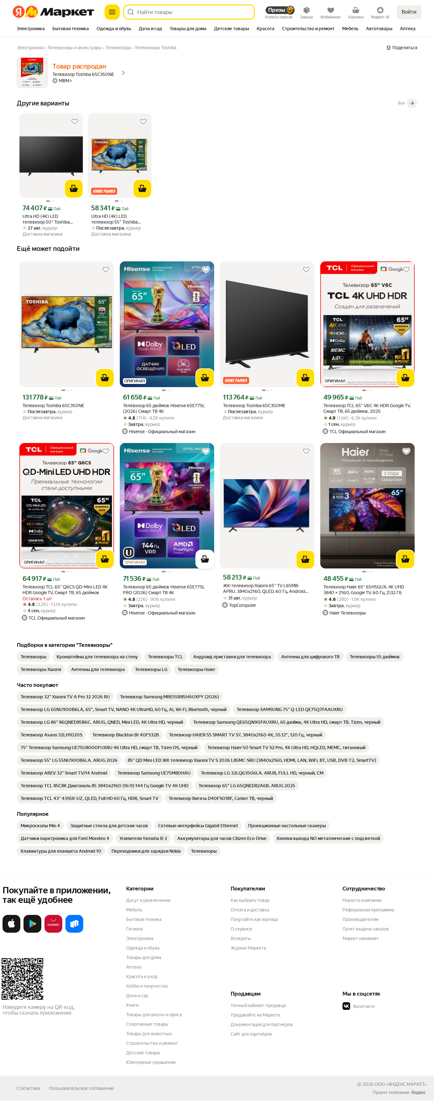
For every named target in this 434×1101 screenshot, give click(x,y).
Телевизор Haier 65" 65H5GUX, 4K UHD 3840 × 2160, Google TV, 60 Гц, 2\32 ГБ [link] (363, 589)
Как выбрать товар (250, 900)
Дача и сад (137, 995)
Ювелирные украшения (150, 1062)
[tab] (31, 29)
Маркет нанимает (360, 938)
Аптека (133, 967)
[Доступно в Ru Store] (74, 931)
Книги (132, 1005)
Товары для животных (149, 1033)
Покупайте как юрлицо (254, 919)
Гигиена (134, 928)
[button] (386, 1006)
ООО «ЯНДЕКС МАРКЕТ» (400, 1084)
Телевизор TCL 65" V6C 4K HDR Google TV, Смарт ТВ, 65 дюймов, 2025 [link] (367, 408)
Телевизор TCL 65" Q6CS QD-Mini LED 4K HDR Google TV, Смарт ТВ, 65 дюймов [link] (65, 589)
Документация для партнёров (262, 1024)
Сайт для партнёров (251, 1034)
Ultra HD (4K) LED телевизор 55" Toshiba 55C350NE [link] (114, 219)
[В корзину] (73, 188)
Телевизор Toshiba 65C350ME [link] (254, 405)
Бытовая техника (143, 919)
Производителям (360, 919)
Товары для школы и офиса (154, 1014)
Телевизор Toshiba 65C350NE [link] (53, 405)
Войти (409, 12)
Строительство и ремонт (152, 1043)
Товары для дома (143, 957)
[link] (33, 657)
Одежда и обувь (143, 947)
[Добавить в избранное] (74, 121)
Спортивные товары (147, 1024)
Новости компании (362, 900)
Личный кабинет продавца (258, 1005)
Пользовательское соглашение (81, 1088)
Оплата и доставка (250, 909)
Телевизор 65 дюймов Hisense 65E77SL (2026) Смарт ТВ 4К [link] (164, 408)
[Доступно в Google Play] (32, 931)
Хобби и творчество (147, 986)
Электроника (139, 938)
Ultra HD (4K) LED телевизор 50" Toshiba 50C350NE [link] (46, 219)
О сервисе (241, 928)
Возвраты (241, 938)
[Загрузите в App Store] (11, 931)
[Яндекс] (418, 1092)
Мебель (134, 909)
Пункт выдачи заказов (365, 928)
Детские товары (143, 1052)
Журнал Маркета (248, 947)
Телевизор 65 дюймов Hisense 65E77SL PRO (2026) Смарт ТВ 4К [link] (164, 589)
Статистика (28, 1088)
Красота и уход (141, 976)
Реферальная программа (368, 909)
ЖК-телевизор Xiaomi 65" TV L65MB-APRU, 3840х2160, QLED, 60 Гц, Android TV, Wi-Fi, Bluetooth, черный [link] (264, 588)
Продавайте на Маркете (256, 1014)
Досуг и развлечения (148, 900)
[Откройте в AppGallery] (53, 931)
